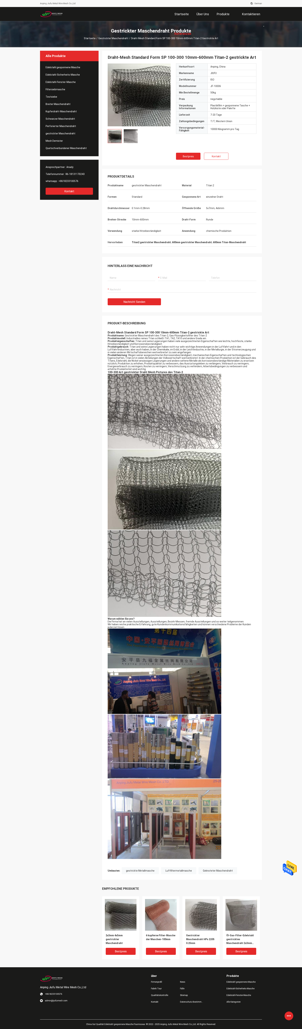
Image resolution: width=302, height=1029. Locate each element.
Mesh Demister (54, 140)
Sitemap (184, 995)
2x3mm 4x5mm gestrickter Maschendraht (114, 939)
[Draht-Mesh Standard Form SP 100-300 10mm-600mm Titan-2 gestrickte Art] (120, 914)
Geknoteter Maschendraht (218, 870)
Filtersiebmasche (55, 89)
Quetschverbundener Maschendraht (66, 148)
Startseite (90, 38)
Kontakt (69, 191)
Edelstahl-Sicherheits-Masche (63, 74)
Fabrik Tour (156, 988)
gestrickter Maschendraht (113, 38)
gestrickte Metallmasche (140, 870)
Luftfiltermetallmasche (179, 870)
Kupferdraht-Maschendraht (61, 111)
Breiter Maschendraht (58, 104)
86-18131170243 (75, 174)
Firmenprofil (156, 982)
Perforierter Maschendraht (61, 126)
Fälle (182, 988)
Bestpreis (188, 156)
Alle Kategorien (233, 1002)
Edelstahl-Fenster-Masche (61, 82)
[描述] (262, 22)
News (182, 982)
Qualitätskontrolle (159, 995)
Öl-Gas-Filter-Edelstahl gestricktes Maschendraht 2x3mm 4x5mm (240, 939)
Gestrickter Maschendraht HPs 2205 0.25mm (200, 939)
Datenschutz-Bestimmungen (191, 1002)
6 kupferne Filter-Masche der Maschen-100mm (160, 937)
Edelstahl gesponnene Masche (63, 67)
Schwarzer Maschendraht (60, 118)
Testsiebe (51, 96)
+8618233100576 (68, 181)
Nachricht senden (134, 302)
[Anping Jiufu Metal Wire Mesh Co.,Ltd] (51, 14)
